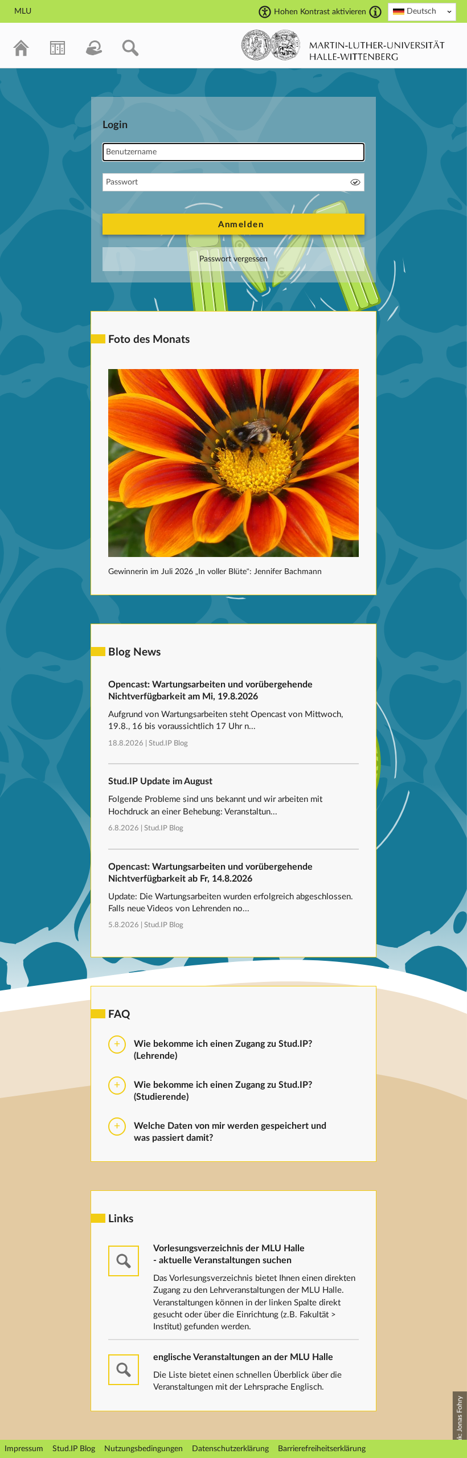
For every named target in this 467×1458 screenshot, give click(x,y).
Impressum (24, 1449)
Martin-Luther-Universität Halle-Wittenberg (343, 44)
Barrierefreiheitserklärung (322, 1449)
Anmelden (241, 224)
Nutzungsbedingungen (143, 1449)
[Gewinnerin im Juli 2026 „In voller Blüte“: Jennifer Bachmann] (233, 555)
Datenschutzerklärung (230, 1449)
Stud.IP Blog (168, 743)
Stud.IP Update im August (160, 781)
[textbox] (422, 11)
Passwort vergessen (233, 259)
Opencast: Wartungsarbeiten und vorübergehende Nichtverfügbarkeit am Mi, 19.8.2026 (210, 690)
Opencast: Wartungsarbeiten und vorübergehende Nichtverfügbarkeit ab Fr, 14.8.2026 (210, 872)
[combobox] (422, 12)
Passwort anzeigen (355, 182)
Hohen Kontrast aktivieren (320, 12)
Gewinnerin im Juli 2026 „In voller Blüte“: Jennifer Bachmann (215, 572)
